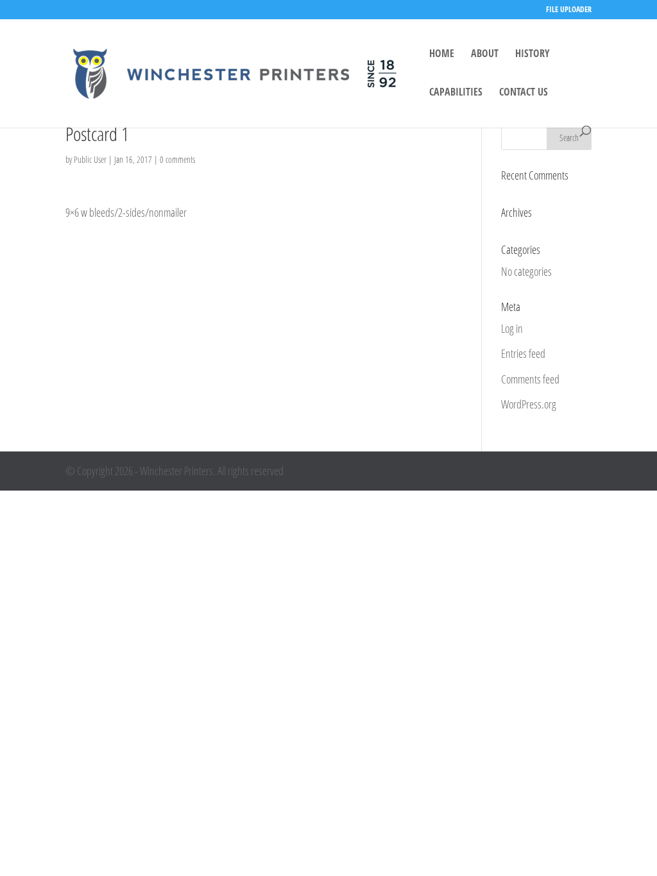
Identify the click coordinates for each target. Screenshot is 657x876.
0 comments (177, 159)
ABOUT (485, 54)
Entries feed (523, 353)
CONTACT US (523, 93)
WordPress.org (528, 404)
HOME (441, 54)
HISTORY (532, 54)
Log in (512, 328)
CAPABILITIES (455, 93)
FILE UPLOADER (569, 10)
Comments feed (530, 379)
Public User (90, 159)
